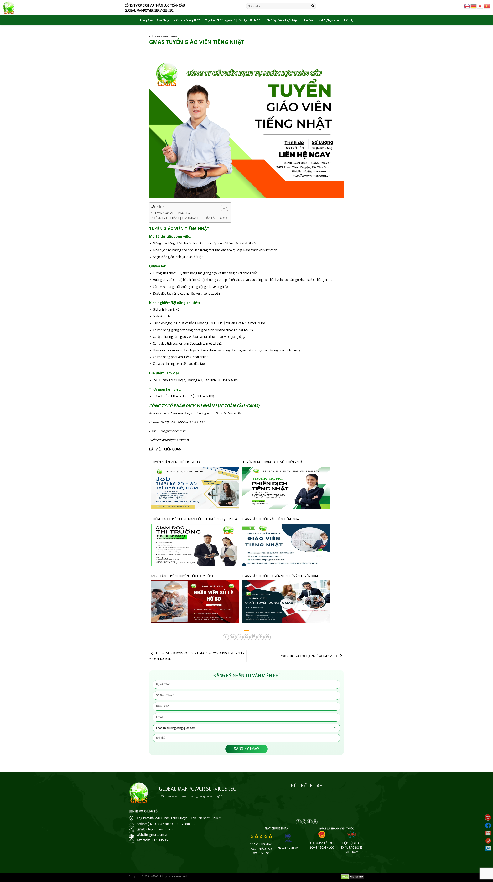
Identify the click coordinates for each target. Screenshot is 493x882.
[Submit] (313, 6)
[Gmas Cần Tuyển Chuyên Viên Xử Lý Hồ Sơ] (195, 601)
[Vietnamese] (487, 6)
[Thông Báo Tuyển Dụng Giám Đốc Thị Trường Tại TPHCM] (195, 544)
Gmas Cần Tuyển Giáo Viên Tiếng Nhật (271, 519)
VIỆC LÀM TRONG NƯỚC (163, 36)
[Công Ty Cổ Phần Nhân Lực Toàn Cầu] (9, 7)
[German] (473, 6)
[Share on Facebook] (226, 637)
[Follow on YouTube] (314, 821)
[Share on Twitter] (233, 637)
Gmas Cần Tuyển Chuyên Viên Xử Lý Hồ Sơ (182, 576)
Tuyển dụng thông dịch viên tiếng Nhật (273, 462)
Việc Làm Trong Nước (187, 20)
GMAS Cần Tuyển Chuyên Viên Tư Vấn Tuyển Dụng (280, 576)
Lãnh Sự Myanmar (329, 20)
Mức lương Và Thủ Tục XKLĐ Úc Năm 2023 (309, 656)
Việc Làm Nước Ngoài (218, 20)
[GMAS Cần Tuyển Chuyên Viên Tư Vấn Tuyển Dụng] (286, 601)
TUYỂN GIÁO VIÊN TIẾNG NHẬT (172, 213)
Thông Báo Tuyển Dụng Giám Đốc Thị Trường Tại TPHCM (194, 519)
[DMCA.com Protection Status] (352, 876)
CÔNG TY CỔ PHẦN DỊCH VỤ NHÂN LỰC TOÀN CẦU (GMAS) (190, 218)
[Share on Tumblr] (260, 637)
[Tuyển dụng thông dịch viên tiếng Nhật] (286, 487)
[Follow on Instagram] (303, 821)
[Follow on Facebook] (298, 821)
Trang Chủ (146, 20)
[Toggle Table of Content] (222, 207)
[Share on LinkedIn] (253, 637)
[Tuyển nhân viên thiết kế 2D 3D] (195, 487)
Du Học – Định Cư (249, 20)
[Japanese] (480, 6)
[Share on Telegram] (267, 637)
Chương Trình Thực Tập (282, 20)
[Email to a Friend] (239, 637)
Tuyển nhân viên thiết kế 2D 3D (175, 462)
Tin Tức (308, 20)
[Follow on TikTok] (309, 821)
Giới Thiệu (163, 20)
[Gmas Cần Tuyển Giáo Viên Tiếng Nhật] (286, 544)
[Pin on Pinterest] (246, 637)
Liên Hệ (348, 20)
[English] (467, 6)
